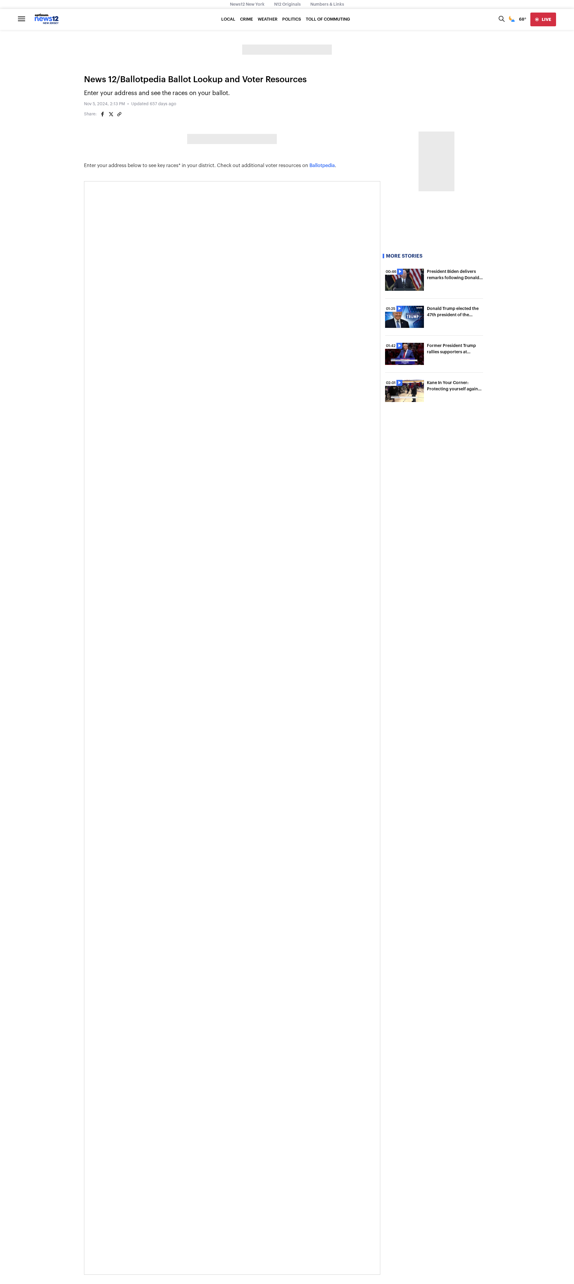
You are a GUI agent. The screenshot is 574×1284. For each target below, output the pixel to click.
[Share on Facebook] (102, 114)
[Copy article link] (119, 114)
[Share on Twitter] (111, 114)
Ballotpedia (322, 165)
